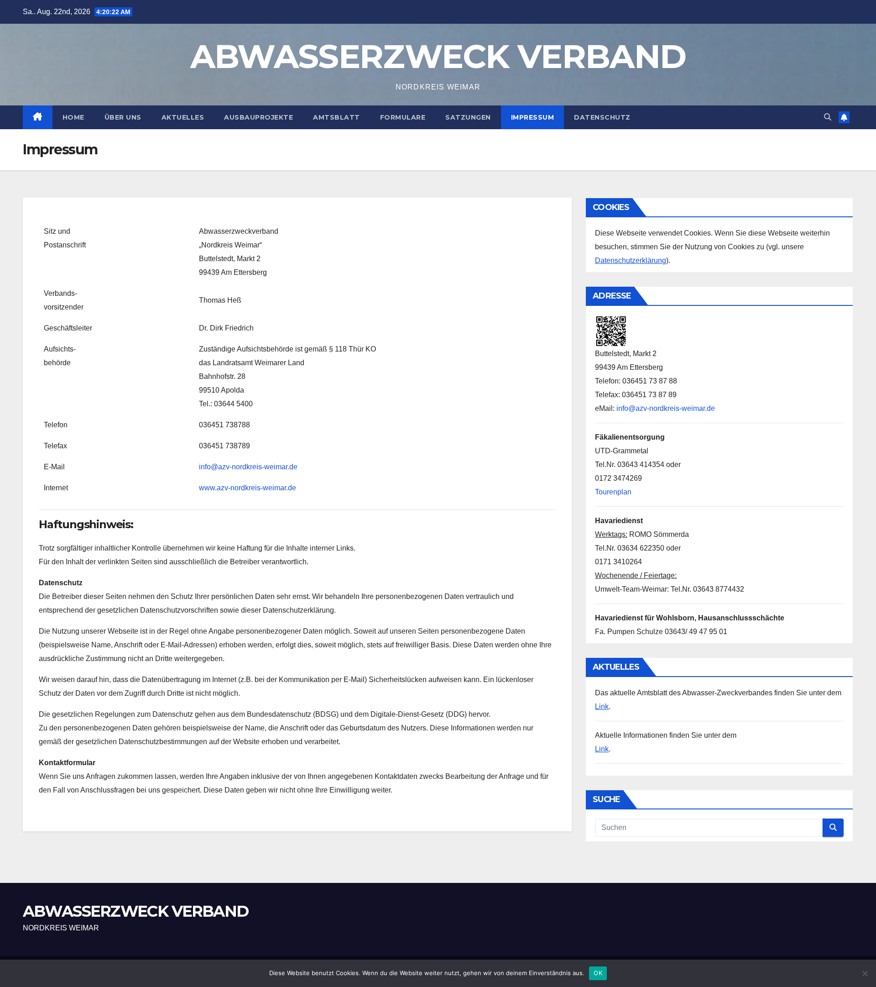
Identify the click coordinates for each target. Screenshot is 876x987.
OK (598, 972)
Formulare (403, 117)
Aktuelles (183, 117)
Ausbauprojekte (258, 117)
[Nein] (864, 973)
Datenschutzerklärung (630, 260)
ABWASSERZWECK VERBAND (438, 56)
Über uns (122, 117)
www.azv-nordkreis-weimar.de (247, 488)
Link (602, 706)
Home (73, 117)
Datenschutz (602, 117)
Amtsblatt (336, 117)
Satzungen (468, 117)
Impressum (532, 117)
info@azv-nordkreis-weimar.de (248, 467)
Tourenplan (613, 492)
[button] (827, 117)
